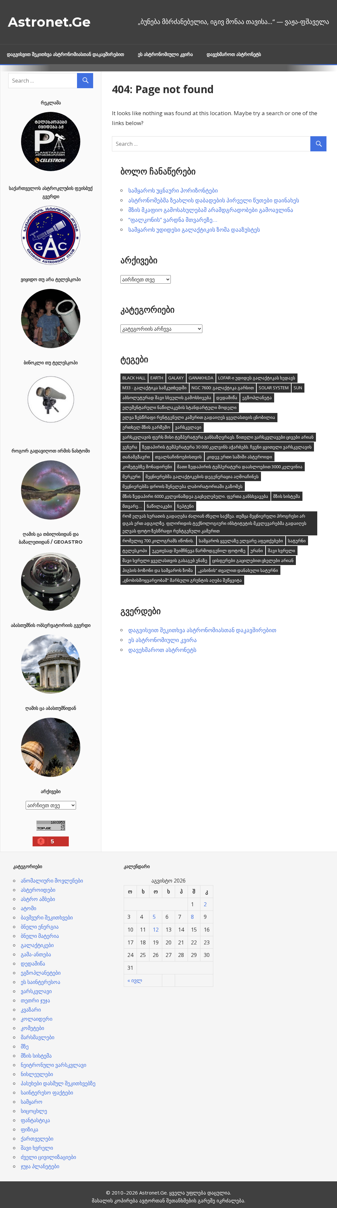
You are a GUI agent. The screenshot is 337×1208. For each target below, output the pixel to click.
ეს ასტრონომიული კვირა (165, 54)
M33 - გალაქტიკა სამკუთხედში (154, 388)
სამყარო (31, 1101)
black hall (133, 378)
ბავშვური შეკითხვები (47, 917)
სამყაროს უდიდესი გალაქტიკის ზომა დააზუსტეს (194, 229)
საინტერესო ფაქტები (47, 1092)
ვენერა (129, 447)
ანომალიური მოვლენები (52, 880)
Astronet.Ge (49, 22)
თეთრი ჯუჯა (35, 1000)
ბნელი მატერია (40, 935)
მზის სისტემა (286, 496)
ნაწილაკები (159, 506)
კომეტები (32, 1028)
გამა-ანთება (36, 954)
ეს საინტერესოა (40, 982)
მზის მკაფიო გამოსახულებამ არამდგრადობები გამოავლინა (210, 210)
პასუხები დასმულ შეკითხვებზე (58, 1083)
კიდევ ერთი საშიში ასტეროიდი (239, 457)
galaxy (176, 378)
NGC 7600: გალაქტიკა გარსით (223, 388)
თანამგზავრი (136, 457)
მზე (25, 1046)
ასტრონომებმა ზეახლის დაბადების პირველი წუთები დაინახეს (213, 200)
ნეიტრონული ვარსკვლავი (53, 1064)
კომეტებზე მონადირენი (147, 467)
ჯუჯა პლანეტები (40, 1166)
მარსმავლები (37, 1037)
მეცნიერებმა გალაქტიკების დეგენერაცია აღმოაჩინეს (202, 476)
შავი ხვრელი (281, 550)
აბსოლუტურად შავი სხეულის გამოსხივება (166, 397)
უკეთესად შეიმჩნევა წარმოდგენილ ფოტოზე (199, 550)
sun (298, 388)
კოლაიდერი (36, 1018)
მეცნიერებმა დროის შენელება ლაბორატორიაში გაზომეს (182, 486)
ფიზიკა (29, 1129)
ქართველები (37, 1138)
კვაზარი (31, 1009)
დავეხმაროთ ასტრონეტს (234, 54)
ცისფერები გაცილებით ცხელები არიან (253, 560)
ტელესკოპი (134, 550)
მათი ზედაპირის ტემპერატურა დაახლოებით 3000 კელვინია (239, 467)
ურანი (256, 550)
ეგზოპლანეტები (41, 972)
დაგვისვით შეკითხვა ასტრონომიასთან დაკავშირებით (65, 54)
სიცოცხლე (34, 1111)
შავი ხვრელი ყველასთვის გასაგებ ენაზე (164, 560)
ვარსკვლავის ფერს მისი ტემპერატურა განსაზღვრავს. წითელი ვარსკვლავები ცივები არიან (218, 437)
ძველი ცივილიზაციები (48, 1157)
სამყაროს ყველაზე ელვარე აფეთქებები (241, 541)
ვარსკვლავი (188, 427)
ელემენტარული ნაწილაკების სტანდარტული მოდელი (179, 407)
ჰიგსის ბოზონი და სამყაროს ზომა (157, 570)
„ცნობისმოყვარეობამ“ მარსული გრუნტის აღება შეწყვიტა (182, 580)
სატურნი (297, 541)
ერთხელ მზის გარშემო (146, 427)
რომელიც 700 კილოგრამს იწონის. (158, 541)
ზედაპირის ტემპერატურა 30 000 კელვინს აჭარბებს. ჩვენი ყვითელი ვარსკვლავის (227, 447)
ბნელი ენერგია (40, 926)
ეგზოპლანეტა (257, 397)
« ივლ (134, 980)
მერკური (131, 476)
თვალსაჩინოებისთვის (178, 457)
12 (156, 929)
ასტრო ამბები (38, 899)
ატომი (28, 908)
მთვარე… (132, 506)
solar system (274, 388)
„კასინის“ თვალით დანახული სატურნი (238, 570)
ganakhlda (201, 378)
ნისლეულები (37, 1074)
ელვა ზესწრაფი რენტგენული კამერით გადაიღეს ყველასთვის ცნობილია (198, 417)
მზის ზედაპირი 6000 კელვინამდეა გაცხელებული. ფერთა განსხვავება (195, 496)
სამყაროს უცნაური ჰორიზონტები (173, 190)
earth (156, 378)
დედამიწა (226, 397)
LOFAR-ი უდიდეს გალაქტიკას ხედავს (256, 378)
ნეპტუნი (185, 506)
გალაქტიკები (37, 945)
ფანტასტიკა (35, 1120)
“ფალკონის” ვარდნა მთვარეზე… (172, 219)
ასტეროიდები (38, 889)
